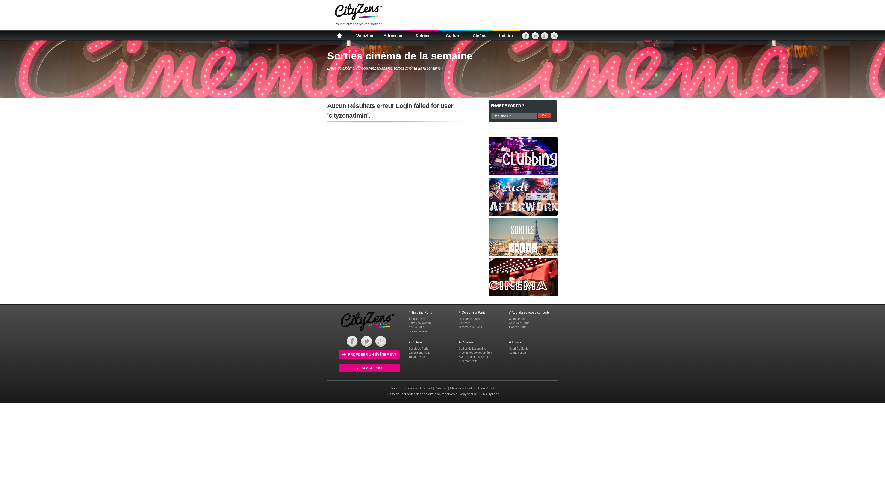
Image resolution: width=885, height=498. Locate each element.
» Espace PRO (369, 368)
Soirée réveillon (418, 331)
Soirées (423, 35)
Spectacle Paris (418, 348)
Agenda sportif (518, 352)
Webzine (364, 35)
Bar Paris (464, 323)
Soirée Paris (517, 318)
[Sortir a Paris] (367, 331)
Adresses (393, 35)
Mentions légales (462, 388)
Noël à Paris (416, 327)
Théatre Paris (417, 357)
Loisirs (506, 35)
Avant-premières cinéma (474, 357)
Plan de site (487, 388)
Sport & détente (518, 348)
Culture (453, 35)
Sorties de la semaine (472, 348)
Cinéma (480, 35)
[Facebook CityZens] (352, 346)
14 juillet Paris (417, 318)
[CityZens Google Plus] (544, 37)
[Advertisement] (443, 11)
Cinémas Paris (468, 361)
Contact (426, 388)
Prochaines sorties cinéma (475, 352)
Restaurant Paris (469, 318)
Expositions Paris (419, 352)
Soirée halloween (420, 323)
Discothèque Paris (470, 327)
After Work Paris (519, 323)
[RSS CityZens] (554, 37)
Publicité (441, 388)
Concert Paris (517, 327)
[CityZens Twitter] (535, 37)
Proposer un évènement (372, 354)
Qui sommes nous (403, 388)
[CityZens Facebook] (525, 37)
